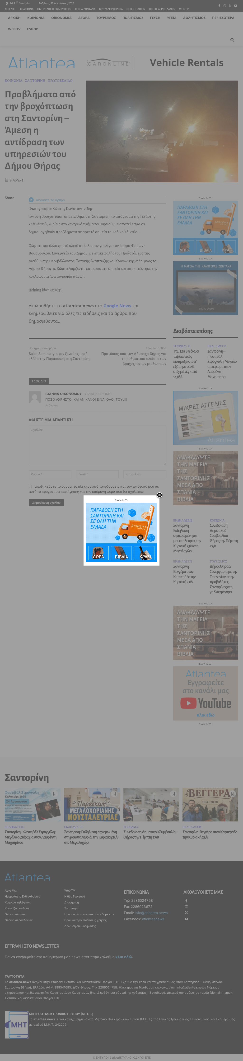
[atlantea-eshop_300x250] (121, 561)
